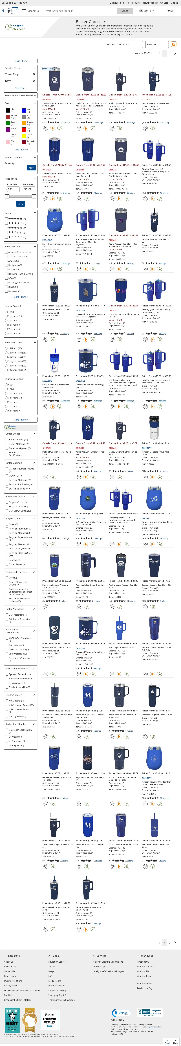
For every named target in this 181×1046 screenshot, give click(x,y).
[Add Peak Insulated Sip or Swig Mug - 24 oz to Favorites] (79, 607)
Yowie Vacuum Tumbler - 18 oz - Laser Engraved (91, 174)
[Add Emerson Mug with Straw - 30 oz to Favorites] (145, 737)
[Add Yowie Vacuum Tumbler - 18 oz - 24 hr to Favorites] (79, 477)
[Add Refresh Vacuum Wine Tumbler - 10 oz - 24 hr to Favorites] (145, 544)
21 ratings (65, 333)
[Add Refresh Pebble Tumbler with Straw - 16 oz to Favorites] (46, 406)
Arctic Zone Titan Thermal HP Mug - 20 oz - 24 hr (122, 778)
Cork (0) (13, 577)
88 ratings (131, 193)
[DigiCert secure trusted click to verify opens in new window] (122, 1013)
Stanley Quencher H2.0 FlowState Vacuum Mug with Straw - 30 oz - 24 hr (122, 520)
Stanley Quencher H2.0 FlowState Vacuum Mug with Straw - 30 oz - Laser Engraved (123, 382)
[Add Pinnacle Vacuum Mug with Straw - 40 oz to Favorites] (79, 929)
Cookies (8, 995)
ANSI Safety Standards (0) (20, 639)
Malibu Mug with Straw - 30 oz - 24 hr (123, 453)
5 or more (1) (14, 402)
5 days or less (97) (17, 361)
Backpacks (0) (15, 265)
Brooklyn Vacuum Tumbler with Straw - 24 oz (57, 715)
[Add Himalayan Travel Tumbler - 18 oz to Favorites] (46, 544)
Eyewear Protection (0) (20, 674)
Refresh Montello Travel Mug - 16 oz (156, 453)
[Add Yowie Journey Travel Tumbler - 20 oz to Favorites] (79, 866)
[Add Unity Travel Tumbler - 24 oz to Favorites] (46, 339)
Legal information (154, 1027)
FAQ (50, 976)
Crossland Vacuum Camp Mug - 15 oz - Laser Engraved (90, 315)
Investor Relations (13, 981)
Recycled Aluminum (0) (20, 528)
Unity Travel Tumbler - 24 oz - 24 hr (56, 908)
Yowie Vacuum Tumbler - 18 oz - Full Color (124, 315)
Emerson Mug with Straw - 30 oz (157, 714)
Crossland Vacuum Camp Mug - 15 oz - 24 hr (90, 653)
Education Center (56, 961)
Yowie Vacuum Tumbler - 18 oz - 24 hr (91, 453)
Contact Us (9, 971)
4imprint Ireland (145, 976)
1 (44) (11, 389)
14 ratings (131, 263)
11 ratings (131, 601)
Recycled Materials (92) (20, 480)
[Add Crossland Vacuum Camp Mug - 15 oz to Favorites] (79, 406)
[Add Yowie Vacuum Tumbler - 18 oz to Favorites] (46, 199)
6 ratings (98, 731)
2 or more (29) (15, 316)
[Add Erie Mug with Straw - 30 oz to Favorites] (112, 674)
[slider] (7, 196)
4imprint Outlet (144, 983)
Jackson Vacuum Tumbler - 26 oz (157, 585)
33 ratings (98, 333)
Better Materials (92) (19, 444)
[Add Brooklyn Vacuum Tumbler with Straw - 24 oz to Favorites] (46, 737)
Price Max (28, 184)
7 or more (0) (14, 329)
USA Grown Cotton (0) (20, 510)
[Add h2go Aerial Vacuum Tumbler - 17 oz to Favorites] (79, 804)
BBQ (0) (12, 278)
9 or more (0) (14, 333)
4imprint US (143, 961)
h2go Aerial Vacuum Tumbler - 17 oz (90, 778)
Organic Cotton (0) (18, 502)
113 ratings (165, 122)
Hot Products (133, 2)
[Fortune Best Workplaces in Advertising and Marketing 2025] (12, 1020)
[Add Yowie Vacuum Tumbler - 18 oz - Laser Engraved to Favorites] (79, 199)
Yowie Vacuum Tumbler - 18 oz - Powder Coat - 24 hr (124, 174)
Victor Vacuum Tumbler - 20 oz (123, 844)
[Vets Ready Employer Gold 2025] (29, 1020)
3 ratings (163, 263)
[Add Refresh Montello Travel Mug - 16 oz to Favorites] (145, 477)
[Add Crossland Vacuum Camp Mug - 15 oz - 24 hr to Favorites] (79, 674)
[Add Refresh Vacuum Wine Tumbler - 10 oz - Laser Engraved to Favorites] (145, 804)
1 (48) (11, 312)
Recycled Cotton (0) (18, 506)
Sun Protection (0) (18, 654)
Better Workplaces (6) (20, 448)
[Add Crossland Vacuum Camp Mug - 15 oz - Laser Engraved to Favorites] (79, 339)
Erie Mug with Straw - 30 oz (121, 647)
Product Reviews (56, 985)
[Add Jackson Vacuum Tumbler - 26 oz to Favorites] (145, 607)
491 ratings (65, 122)
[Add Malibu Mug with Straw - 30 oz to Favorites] (112, 128)
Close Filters (21, 60)
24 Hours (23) (15, 348)
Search (125, 11)
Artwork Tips (99, 966)
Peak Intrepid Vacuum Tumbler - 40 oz (124, 586)
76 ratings (98, 401)
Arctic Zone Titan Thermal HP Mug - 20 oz (122, 715)
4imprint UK (143, 971)
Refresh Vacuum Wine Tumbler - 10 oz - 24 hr (157, 523)
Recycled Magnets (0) (19, 533)
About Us (8, 961)
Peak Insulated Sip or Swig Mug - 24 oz (91, 586)
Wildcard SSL (117, 1020)
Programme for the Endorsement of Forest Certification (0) (20, 592)
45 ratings (164, 471)
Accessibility (10, 966)
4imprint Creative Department (108, 961)
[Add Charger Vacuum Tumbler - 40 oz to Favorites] (145, 269)
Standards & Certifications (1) (17, 454)
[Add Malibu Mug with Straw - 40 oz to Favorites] (145, 128)
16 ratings (164, 798)
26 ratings (131, 122)
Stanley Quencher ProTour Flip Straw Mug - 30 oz (156, 310)
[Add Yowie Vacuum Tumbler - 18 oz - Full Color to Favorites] (112, 339)
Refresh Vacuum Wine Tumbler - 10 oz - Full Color (91, 523)
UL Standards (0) (17, 741)
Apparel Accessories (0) (19, 252)
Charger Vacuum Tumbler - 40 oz (156, 240)
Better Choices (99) (18, 439)
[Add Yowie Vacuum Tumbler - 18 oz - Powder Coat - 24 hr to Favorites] (112, 199)
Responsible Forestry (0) (21, 484)
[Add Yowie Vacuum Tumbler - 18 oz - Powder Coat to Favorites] (46, 128)
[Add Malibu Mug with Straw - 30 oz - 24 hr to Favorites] (112, 477)
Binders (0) (13, 287)
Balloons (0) (14, 269)
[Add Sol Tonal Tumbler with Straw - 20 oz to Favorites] (145, 866)
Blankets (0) (14, 291)
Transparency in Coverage (61, 1000)
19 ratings (98, 861)
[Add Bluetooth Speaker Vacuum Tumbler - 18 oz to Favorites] (46, 607)
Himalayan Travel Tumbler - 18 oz (56, 518)
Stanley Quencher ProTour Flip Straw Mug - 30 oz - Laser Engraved (90, 242)
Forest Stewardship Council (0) (18, 583)
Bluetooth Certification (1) (20, 731)
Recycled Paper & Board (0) (20, 538)
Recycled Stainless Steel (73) (20, 554)
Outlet (175, 2)
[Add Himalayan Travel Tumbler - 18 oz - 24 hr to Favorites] (46, 804)
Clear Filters (21, 88)
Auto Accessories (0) (18, 256)
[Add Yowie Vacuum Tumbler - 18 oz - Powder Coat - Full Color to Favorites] (112, 269)
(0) (170, 11)
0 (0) (10, 384)
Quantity (9, 163)
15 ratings (164, 193)
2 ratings (96, 263)
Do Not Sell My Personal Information (22, 990)
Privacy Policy (11, 986)
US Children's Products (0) (20, 710)
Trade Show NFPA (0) (19, 687)
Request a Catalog (57, 990)
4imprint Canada (145, 966)
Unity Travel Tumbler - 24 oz (55, 309)
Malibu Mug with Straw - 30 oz (123, 103)
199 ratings (65, 401)
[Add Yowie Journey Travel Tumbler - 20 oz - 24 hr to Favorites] (79, 737)
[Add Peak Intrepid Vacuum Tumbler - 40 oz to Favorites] (112, 607)
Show (149, 44)
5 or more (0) (14, 325)
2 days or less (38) (17, 352)
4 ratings (131, 333)
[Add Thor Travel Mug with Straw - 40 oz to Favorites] (46, 866)
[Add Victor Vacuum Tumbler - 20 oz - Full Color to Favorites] (145, 674)
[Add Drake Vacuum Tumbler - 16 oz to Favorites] (46, 674)
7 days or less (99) (17, 365)
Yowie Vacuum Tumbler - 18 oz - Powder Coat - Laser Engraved (91, 104)
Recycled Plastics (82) (19, 544)
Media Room (54, 980)
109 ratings (99, 122)
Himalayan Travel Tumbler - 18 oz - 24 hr (56, 778)
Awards (52, 966)
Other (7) (13, 524)
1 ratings (129, 731)
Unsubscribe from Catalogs (18, 1000)
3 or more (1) (14, 320)
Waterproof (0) (16, 745)
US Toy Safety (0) (17, 716)
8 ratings (131, 401)
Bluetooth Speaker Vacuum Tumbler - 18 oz (55, 586)
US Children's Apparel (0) (21, 705)
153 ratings (65, 263)
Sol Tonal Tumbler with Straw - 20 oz (156, 845)
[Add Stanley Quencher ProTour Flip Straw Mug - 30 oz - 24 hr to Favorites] (145, 406)
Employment (10, 976)
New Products (150, 2)
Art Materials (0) (17, 700)
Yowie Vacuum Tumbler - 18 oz (56, 173)
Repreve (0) (14, 560)
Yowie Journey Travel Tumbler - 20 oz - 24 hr (90, 715)
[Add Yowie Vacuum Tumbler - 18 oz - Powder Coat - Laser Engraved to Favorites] (79, 128)
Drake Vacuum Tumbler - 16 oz (56, 647)
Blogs (51, 971)
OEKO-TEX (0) (15, 475)
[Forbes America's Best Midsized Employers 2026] (49, 1020)
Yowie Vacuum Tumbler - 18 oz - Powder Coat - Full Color (124, 245)
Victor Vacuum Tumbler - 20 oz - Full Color (157, 648)
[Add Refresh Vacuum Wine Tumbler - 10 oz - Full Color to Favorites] (79, 544)
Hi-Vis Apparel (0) (17, 683)
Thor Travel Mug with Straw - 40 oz (57, 845)
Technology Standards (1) (20, 659)
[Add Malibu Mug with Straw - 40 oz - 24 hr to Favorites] (46, 477)
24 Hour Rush (117, 2)
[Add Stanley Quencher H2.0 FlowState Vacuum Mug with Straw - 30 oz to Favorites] (145, 199)
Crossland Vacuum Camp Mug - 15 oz (90, 385)
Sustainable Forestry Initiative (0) (19, 600)
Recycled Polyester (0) (19, 548)
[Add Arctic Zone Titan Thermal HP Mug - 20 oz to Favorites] (112, 737)
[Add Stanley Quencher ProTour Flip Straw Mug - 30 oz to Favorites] (145, 339)
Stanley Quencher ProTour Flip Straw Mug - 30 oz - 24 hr (156, 381)
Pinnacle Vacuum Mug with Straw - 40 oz (88, 908)
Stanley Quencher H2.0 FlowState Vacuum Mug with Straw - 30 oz (155, 171)
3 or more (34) (15, 397)
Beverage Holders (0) (18, 282)
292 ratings (65, 193)
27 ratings (65, 538)
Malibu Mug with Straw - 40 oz (156, 103)
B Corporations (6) (18, 614)
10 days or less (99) (17, 370)
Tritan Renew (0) (17, 564)
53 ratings (98, 471)
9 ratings (164, 601)
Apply (31, 167)
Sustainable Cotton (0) (20, 488)
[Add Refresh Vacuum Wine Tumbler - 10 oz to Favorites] (46, 269)
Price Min (12, 184)
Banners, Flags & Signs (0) (21, 274)
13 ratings (98, 538)
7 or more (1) (14, 406)
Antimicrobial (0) (17, 645)
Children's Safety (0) (19, 649)
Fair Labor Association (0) (20, 620)
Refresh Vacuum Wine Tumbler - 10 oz (57, 245)
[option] (12, 110)
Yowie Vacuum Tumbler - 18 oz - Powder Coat (57, 104)
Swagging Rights (57, 995)
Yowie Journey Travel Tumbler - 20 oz (90, 845)
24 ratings (164, 538)
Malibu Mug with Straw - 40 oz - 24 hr (57, 453)
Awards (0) (13, 261)
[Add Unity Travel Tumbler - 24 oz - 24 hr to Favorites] (46, 929)
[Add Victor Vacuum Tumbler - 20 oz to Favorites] (112, 866)
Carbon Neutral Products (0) (21, 470)
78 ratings (98, 193)
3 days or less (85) (17, 357)
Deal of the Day (144, 988)
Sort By (111, 44)
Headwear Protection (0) (21, 678)
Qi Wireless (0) (16, 737)
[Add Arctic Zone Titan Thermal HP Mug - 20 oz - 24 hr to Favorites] (112, 804)
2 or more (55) (15, 393)
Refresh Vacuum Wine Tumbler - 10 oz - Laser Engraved (157, 783)
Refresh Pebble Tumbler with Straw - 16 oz (55, 385)
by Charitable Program (109, 971)
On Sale (164, 2)
